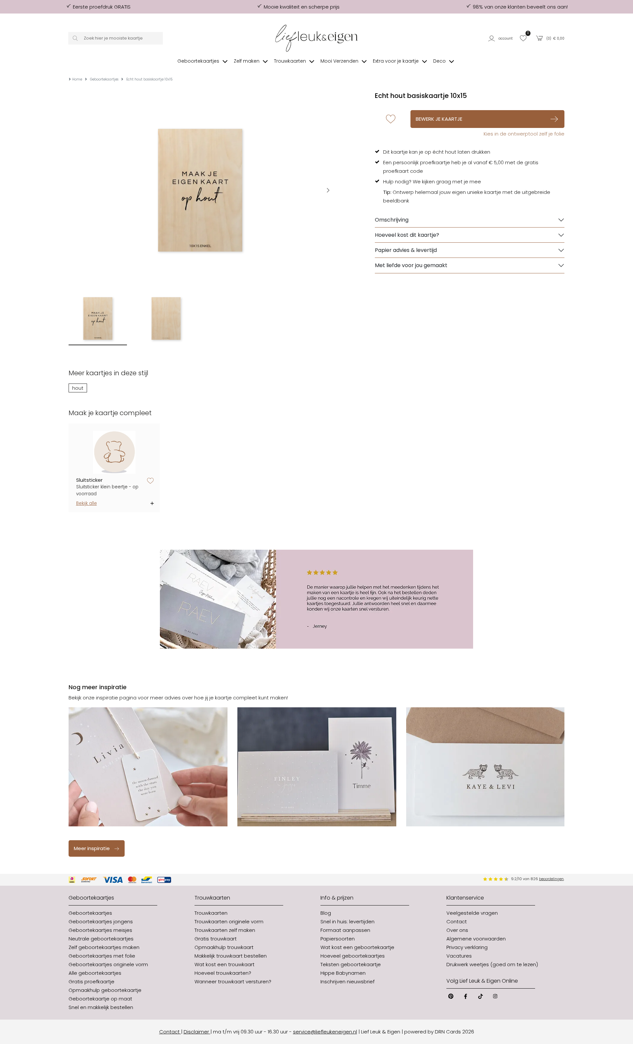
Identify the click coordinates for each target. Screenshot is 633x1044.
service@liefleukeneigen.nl (325, 1031)
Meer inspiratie (92, 848)
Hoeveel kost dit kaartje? (407, 235)
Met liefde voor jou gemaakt (411, 265)
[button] (501, 38)
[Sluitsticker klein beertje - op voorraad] (114, 452)
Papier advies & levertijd (406, 250)
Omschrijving (391, 220)
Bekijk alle (86, 503)
